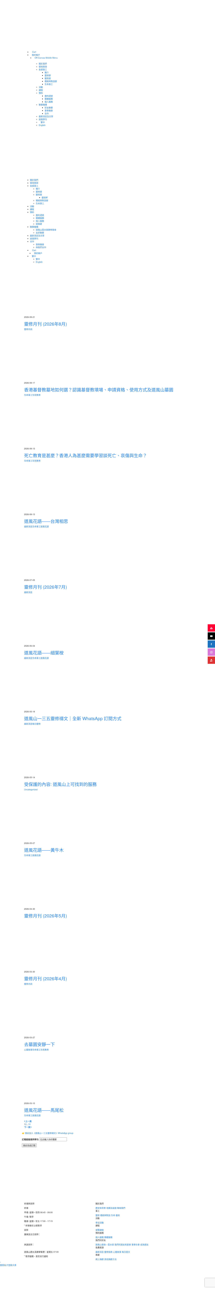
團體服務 (108, 1237)
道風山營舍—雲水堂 (105, 1244)
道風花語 (45, 526)
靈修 (98, 1215)
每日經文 (126, 1251)
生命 (113, 1215)
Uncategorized (31, 789)
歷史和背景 (101, 1207)
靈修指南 (108, 1251)
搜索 (2, 1265)
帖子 (6, 1265)
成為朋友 (144, 1244)
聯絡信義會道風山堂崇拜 (35, 1238)
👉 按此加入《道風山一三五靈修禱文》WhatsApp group (47, 1133)
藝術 (118, 1215)
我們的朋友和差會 (123, 1244)
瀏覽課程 (100, 1229)
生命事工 (28, 394)
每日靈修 (36, 723)
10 (29, 1124)
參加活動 (100, 1222)
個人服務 (100, 1237)
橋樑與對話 (105, 1215)
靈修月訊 (28, 329)
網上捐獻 (100, 1259)
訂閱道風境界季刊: (31, 1139)
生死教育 (36, 394)
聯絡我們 (121, 1207)
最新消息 (28, 526)
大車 (14, 1265)
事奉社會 (135, 1244)
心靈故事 (28, 1049)
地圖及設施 (111, 1207)
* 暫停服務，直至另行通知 (36, 1248)
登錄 (10, 1265)
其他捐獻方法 (110, 1259)
